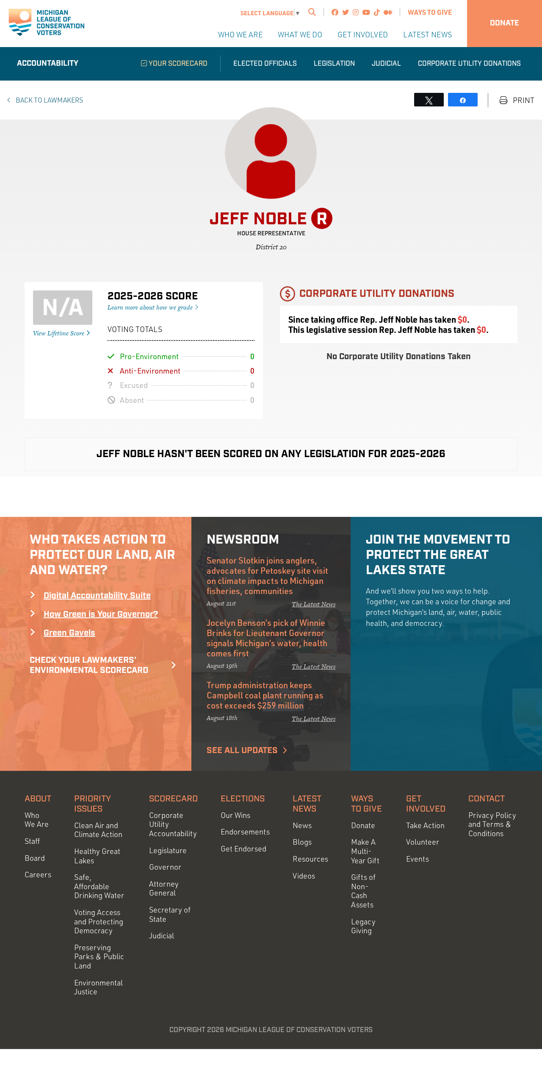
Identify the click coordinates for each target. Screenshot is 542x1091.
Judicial (386, 63)
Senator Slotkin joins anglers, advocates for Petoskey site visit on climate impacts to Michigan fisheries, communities (267, 575)
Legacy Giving (363, 926)
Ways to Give (430, 12)
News (302, 825)
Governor (165, 866)
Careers (38, 874)
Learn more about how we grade (151, 307)
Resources (310, 858)
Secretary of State (170, 914)
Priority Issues (92, 804)
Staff (32, 841)
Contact (486, 799)
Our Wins (235, 815)
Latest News (427, 34)
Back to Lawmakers (48, 100)
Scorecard (173, 799)
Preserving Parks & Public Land (99, 956)
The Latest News (313, 604)
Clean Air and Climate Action (98, 830)
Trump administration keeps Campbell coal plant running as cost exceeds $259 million (265, 695)
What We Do (300, 34)
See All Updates (242, 750)
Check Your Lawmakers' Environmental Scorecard (89, 665)
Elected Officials (265, 63)
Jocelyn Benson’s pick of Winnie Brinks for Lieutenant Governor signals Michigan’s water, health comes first (267, 638)
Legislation (334, 63)
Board (35, 858)
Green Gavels (69, 633)
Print (522, 100)
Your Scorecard (177, 63)
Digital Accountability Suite (97, 596)
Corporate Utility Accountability (173, 824)
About (38, 799)
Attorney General (164, 888)
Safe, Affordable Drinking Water (99, 886)
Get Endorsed (243, 848)
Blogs (302, 841)
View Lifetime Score (59, 333)
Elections (243, 799)
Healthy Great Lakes (97, 856)
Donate (504, 23)
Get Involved (362, 34)
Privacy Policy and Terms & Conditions (492, 824)
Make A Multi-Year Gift (365, 851)
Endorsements (245, 831)
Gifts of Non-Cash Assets (363, 891)
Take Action (425, 825)
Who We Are (240, 34)
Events (417, 858)
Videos (304, 875)
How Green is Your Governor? (101, 614)
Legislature (168, 850)
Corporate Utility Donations (469, 63)
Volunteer (422, 841)
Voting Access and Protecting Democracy (98, 921)
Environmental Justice (98, 987)
